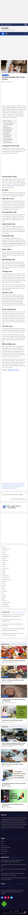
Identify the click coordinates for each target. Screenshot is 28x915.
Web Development (6, 606)
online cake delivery (6, 485)
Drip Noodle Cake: (7, 132)
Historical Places (5, 577)
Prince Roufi (12, 722)
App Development (6, 549)
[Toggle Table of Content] (14, 121)
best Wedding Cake (8, 483)
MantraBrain (23, 913)
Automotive (4, 550)
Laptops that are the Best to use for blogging (13, 494)
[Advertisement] (14, 49)
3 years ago (5, 786)
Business (4, 552)
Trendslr (5, 28)
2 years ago (5, 765)
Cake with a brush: (7, 127)
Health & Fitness (5, 575)
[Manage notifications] (25, 912)
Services (4, 595)
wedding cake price (18, 486)
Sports (3, 598)
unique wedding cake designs (8, 486)
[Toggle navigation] (6, 33)
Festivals (4, 564)
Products (4, 589)
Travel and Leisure (6, 602)
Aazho (11, 81)
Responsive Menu (25, 25)
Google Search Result (5, 847)
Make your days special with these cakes (13, 680)
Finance (3, 566)
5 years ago (5, 81)
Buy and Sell (4, 554)
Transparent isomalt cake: (9, 123)
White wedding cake (8, 142)
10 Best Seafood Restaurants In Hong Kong (13, 660)
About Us (3, 841)
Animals (3, 547)
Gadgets (4, 572)
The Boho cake (7, 136)
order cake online (13, 485)
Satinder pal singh (13, 662)
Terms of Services (5, 851)
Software (4, 596)
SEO (3, 593)
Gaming (3, 573)
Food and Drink (5, 75)
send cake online (21, 485)
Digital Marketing (5, 556)
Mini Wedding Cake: (8, 135)
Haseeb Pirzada (13, 702)
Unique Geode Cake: (8, 130)
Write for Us (3, 853)
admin (11, 681)
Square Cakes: (7, 133)
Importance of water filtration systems (12, 720)
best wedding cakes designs (18, 483)
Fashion (3, 562)
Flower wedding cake (8, 139)
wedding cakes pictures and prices (9, 488)
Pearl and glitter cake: (8, 129)
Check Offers (10, 185)
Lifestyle (4, 585)
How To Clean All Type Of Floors (18, 499)
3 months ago (6, 746)
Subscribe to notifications (6, 886)
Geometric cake (7, 137)
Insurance (4, 581)
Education (4, 558)
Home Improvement (6, 579)
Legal (3, 583)
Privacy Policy (4, 849)
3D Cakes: (6, 126)
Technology (4, 600)
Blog (2, 843)
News (3, 587)
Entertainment (5, 560)
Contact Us (3, 845)
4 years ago (5, 807)
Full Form (4, 570)
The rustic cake (7, 140)
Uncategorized (5, 604)
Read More (3, 829)
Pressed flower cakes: (8, 124)
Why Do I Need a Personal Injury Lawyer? (12, 764)
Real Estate (4, 591)
